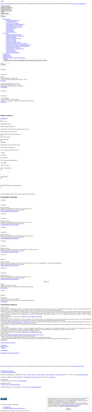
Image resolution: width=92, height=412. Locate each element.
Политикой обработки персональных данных (69, 405)
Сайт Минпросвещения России (8, 372)
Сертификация (10, 30)
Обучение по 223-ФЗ (11, 41)
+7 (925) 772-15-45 (5, 380)
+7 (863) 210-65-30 (26, 377)
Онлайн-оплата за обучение (13, 47)
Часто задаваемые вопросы (13, 52)
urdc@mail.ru (52, 377)
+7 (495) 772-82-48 (30, 374)
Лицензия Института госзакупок (14, 26)
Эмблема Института (11, 28)
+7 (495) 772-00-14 (5, 384)
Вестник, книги (7, 56)
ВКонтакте (25, 316)
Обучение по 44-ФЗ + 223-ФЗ (13, 42)
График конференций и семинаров (14, 35)
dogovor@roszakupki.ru (82, 374)
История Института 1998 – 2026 (14, 25)
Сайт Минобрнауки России (7, 371)
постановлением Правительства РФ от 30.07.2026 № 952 (18, 321)
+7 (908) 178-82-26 (36, 377)
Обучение (5, 33)
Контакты (5, 59)
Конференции (6, 55)
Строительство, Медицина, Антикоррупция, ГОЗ (18, 44)
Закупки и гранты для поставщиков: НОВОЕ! (17, 46)
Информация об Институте (13, 20)
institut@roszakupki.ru (15, 384)
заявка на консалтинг (5, 9)
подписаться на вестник (6, 10)
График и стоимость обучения (13, 34)
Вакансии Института (11, 32)
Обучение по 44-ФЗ (11, 39)
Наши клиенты (10, 29)
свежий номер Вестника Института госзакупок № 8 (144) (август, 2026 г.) (26, 334)
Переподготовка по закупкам (13, 38)
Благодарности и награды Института (15, 24)
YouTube (33, 316)
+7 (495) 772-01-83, (26, 387)
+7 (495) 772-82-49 (49, 374)
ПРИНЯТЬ (68, 409)
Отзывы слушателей (11, 51)
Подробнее (3, 80)
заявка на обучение (5, 6)
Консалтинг (6, 53)
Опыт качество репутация (77, 366)
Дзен (29, 316)
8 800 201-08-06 (18, 377)
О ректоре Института (11, 21)
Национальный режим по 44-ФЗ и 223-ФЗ (16, 43)
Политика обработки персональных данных (14, 408)
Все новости (4, 339)
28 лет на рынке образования (78, 3)
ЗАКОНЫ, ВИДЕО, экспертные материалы (14, 57)
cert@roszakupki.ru (22, 380)
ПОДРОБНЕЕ (4, 87)
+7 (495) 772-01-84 (40, 374)
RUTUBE (39, 316)
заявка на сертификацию (6, 7)
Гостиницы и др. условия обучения (15, 48)
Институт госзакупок (6, 3)
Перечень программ (11, 37)
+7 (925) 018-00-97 (59, 374)
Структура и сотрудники (12, 23)
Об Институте (6, 19)
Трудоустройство (10, 50)
